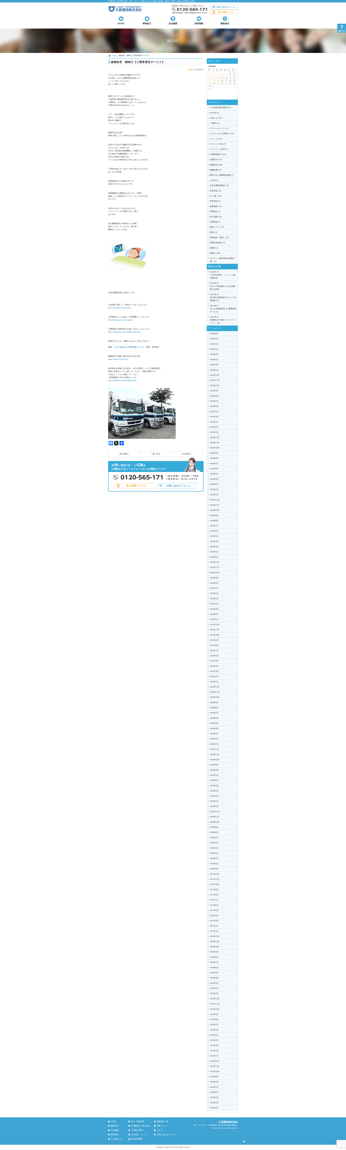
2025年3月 (214, 422)
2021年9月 (214, 640)
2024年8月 (214, 458)
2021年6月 (214, 656)
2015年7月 (214, 1025)
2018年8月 (214, 832)
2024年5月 (214, 474)
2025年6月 (214, 406)
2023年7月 (214, 526)
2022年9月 (214, 578)
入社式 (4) (214, 180)
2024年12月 (214, 438)
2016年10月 (214, 947)
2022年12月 (214, 562)
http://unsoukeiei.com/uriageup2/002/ (122, 380)
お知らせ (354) (216, 118)
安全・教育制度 (137, 1121)
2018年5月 (214, 848)
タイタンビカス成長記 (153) (222, 134)
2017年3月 (214, 921)
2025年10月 (214, 386)
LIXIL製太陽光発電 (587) (220, 108)
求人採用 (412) (216, 217)
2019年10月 (214, 760)
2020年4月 (214, 729)
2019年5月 (214, 786)
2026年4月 (214, 354)
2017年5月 (214, 910)
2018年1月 (214, 869)
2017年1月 (214, 931)
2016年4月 (214, 978)
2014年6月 (214, 1092)
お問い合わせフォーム (225, 7)
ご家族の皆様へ (137, 1130)
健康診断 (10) (215, 170)
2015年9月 (214, 1014)
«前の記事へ (124, 454)
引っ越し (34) (215, 196)
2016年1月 (214, 993)
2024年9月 (214, 453)
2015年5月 (214, 1035)
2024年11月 (214, 443)
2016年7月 (214, 962)
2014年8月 (214, 1082)
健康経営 (191, 70)
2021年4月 (214, 666)
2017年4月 (214, 916)
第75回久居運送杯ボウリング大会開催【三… (223, 297)
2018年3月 (214, 858)
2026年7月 (214, 339)
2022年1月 (214, 619)
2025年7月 (214, 401)
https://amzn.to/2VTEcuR (118, 359)
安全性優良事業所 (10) (219, 185)
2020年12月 (214, 687)
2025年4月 (214, 417)
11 (214, 78)
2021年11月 (214, 630)
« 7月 (210, 89)
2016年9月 (214, 952)
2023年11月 (214, 505)
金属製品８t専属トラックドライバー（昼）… (222, 320)
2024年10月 (214, 448)
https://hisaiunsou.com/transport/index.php (124, 332)
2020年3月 (214, 734)
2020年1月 (214, 744)
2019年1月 (214, 806)
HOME (121, 23)
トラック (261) (216, 139)
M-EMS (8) (214, 113)
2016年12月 (214, 936)
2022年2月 (214, 614)
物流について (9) (217, 227)
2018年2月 (214, 864)
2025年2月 (214, 427)
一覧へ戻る (155, 454)
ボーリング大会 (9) (218, 144)
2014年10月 (214, 1071)
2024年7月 (214, 464)
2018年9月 (214, 827)
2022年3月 (214, 609)
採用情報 (199, 23)
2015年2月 (214, 1051)
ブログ (159, 1130)
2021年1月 (214, 682)
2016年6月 (214, 968)
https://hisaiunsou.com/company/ (120, 320)
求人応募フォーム (225, 12)
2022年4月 (214, 604)
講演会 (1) (214, 248)
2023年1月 (214, 557)
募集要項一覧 (162, 1121)
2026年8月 (214, 334)
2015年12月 (214, 999)
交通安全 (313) (216, 160)
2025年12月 (214, 375)
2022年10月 (214, 573)
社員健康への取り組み (140, 1126)
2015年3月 (214, 1045)
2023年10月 (214, 510)
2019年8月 (214, 770)
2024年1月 (214, 495)
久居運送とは (116, 1139)
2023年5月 (214, 536)
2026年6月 (214, 344)
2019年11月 (214, 755)
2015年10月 (214, 1009)
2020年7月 (214, 713)
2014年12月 (214, 1061)
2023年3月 (214, 547)
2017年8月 (214, 895)
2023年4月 (214, 541)
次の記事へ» (187, 454)
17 (210, 81)
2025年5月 (214, 412)
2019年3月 (214, 796)
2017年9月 (214, 890)
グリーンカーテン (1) (219, 128)
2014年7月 (214, 1087)
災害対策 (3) (215, 222)
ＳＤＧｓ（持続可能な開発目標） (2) (222, 259)
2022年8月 (214, 583)
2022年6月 (214, 593)
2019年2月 (214, 801)
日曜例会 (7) (215, 211)
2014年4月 (214, 1103)
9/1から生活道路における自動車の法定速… (222, 286)
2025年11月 (214, 380)
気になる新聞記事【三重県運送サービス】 (223, 309)
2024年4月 (214, 479)
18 (214, 81)
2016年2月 (214, 988)
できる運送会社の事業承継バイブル (129, 347)
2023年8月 (214, 521)
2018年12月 (214, 812)
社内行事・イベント (139, 1135)
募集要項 (225, 23)
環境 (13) (213, 232)
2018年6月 (214, 843)
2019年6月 (214, 780)
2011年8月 (214, 1108)
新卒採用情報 (136, 1139)
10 (210, 78)
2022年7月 (214, 588)
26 (218, 83)
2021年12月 (214, 625)
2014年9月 (214, 1077)
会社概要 (173, 23)
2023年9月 (214, 515)
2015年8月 (214, 1019)
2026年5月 (214, 349)
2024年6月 (214, 469)
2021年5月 (214, 661)
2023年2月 (214, 552)
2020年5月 (214, 723)
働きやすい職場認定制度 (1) (222, 175)
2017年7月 (214, 900)
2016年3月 (214, 983)
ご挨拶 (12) (214, 123)
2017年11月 (214, 879)
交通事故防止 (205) (218, 154)
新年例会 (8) (215, 201)
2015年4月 (214, 1040)
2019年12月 (214, 749)
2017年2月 (214, 926)
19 (218, 81)
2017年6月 (214, 905)
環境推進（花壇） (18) (219, 237)
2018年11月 (214, 817)
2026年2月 (214, 365)
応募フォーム (162, 1126)
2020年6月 (214, 718)
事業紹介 (147, 23)
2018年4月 (214, 853)
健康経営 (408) (216, 165)
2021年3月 (214, 671)
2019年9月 (214, 765)
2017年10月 (214, 884)
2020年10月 (214, 697)
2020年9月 (214, 703)
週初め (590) (215, 253)
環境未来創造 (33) (217, 243)
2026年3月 (214, 360)
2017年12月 (214, 874)
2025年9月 (214, 391)
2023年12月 (214, 500)
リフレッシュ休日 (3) (219, 149)
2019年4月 (214, 791)
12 (218, 78)
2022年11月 (214, 567)
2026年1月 (214, 370)
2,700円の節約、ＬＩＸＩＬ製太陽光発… (222, 275)
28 (226, 83)
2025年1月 (214, 432)
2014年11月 (214, 1066)
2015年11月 (214, 1004)
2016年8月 (214, 957)
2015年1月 (214, 1056)
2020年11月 (214, 692)
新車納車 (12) (215, 206)
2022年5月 (214, 599)
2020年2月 (214, 739)
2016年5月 (214, 973)
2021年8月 (214, 645)
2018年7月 (214, 838)
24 (210, 83)
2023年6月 (214, 531)
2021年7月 (214, 651)
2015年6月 (214, 1030)
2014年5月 (214, 1097)
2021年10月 (214, 635)
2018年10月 (214, 822)
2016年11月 (214, 942)
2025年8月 (214, 396)
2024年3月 (214, 484)
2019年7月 (214, 775)
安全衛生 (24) (215, 191)
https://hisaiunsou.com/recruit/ (119, 308)
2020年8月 (214, 708)
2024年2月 (214, 490)
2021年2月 (214, 677)
